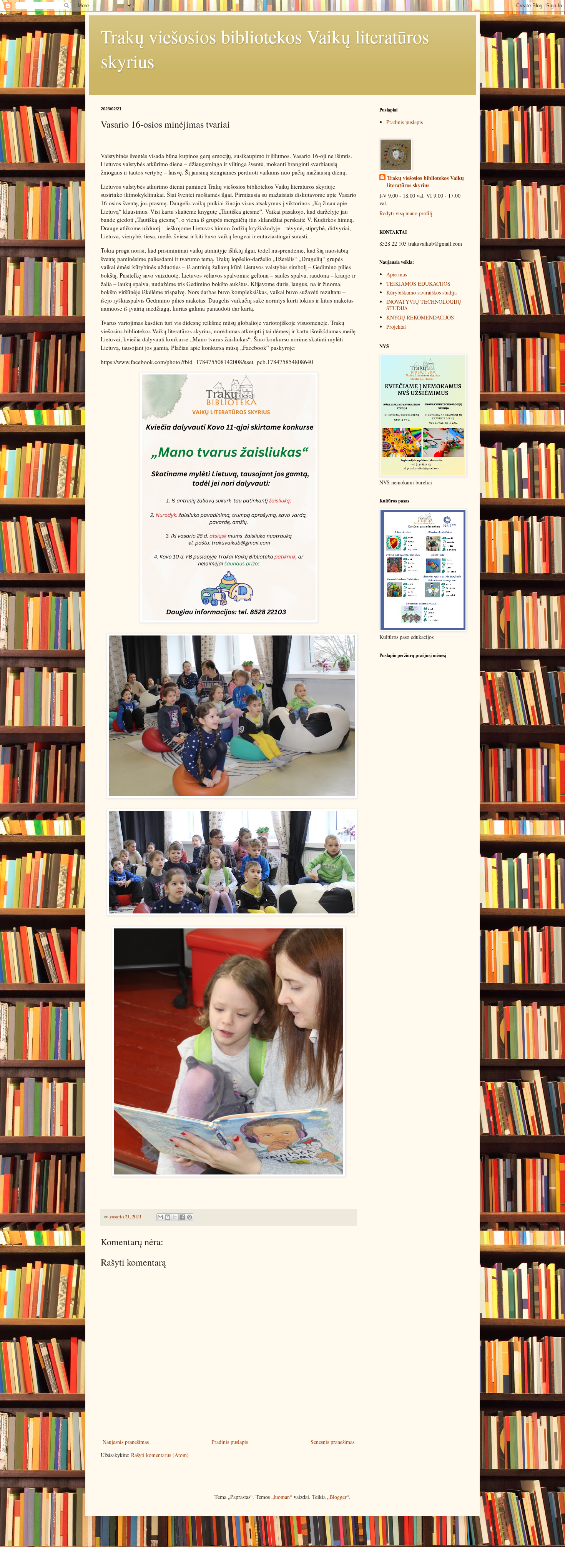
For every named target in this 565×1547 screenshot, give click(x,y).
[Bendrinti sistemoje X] (175, 1217)
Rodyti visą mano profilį (405, 213)
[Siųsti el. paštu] (160, 1217)
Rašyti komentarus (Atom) (160, 1455)
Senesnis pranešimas (332, 1442)
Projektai (396, 326)
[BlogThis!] (167, 1217)
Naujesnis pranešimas (126, 1442)
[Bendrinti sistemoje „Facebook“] (182, 1217)
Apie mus (396, 274)
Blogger (338, 1496)
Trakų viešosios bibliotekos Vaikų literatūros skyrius (425, 181)
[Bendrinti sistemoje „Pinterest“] (189, 1217)
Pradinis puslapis (229, 1442)
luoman (282, 1496)
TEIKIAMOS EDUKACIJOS (418, 283)
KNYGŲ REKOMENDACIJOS (420, 317)
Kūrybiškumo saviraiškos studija (421, 292)
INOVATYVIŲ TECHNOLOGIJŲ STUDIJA (423, 305)
